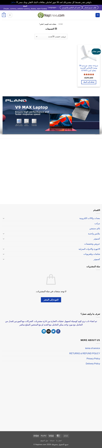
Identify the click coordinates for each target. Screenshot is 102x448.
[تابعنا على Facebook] (58, 328)
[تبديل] (3, 215)
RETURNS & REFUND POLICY (84, 351)
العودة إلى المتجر (51, 297)
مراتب (97, 220)
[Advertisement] (51, 169)
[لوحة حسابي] (10, 15)
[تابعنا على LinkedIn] (44, 328)
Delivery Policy (93, 361)
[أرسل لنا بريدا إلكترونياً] (48, 328)
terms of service (92, 345)
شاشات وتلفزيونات (91, 251)
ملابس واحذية (94, 231)
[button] (97, 15)
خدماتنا (52, 438)
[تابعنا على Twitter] (53, 328)
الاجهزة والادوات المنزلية (89, 246)
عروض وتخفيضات (92, 241)
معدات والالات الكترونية (89, 215)
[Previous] (96, 114)
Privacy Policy (93, 356)
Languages (52, 7)
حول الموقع (44, 438)
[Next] (3, 114)
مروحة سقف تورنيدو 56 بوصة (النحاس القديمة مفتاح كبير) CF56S (88, 67)
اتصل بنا (58, 438)
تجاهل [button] (13, 2)
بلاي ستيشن (94, 226)
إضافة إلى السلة (88, 82)
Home (60, 24)
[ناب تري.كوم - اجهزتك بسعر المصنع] (51, 15)
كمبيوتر (97, 236)
